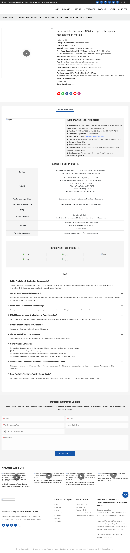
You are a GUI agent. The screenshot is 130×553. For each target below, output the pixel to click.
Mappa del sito (92, 549)
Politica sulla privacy (107, 549)
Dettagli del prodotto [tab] (65, 109)
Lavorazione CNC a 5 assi (27, 17)
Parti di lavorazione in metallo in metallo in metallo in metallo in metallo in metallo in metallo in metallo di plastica (48, 481)
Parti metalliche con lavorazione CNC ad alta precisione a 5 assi (113, 480)
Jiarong (4, 17)
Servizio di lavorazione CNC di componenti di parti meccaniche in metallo (65, 17)
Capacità (12, 17)
